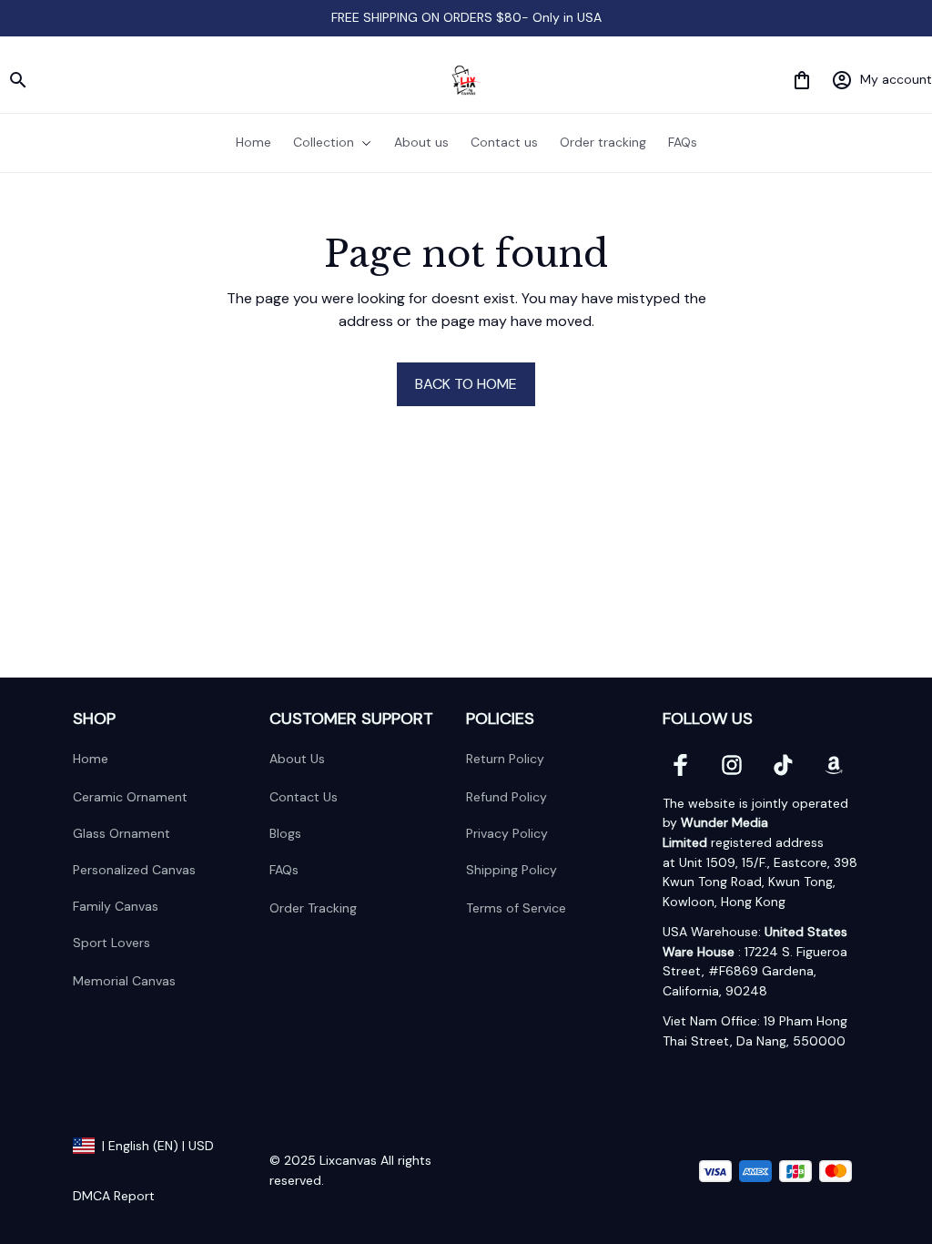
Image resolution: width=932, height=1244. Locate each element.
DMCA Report (114, 1196)
